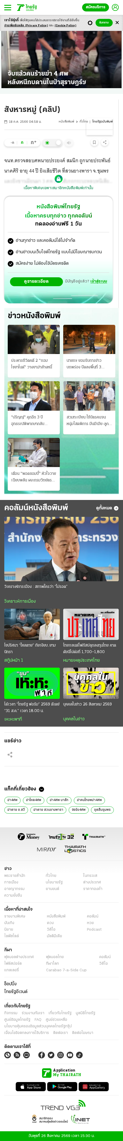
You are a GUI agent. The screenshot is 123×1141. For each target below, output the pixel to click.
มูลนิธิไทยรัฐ (85, 1013)
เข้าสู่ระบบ (98, 281)
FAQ (38, 1020)
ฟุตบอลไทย (55, 957)
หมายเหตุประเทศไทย (81, 660)
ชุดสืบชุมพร (102, 810)
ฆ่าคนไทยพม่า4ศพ (89, 800)
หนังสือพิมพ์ (66, 121)
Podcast (94, 930)
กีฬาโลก (52, 964)
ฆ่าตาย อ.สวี (16, 810)
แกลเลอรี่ (11, 970)
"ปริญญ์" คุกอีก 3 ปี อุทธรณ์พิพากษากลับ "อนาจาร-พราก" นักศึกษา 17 (31, 421)
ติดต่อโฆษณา (82, 1033)
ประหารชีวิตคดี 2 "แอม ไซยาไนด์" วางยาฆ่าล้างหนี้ (31, 364)
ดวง (50, 923)
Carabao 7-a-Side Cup (66, 970)
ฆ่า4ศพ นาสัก (59, 800)
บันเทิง (9, 923)
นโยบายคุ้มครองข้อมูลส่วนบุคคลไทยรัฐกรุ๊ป (38, 1026)
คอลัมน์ (92, 916)
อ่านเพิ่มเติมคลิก (26, 25)
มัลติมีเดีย (54, 936)
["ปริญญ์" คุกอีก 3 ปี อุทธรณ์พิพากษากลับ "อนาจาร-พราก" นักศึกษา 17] (34, 395)
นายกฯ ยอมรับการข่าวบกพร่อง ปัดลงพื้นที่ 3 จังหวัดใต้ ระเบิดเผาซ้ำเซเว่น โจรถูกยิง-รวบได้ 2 (89, 365)
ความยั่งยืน (13, 895)
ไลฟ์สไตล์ (11, 936)
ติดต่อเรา (60, 1033)
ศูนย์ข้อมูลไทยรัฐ (17, 1020)
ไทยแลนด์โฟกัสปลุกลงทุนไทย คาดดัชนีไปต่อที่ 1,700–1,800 (89, 648)
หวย (90, 923)
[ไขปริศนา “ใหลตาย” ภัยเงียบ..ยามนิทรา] (32, 624)
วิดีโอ (51, 930)
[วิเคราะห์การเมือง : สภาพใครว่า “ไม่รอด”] (61, 549)
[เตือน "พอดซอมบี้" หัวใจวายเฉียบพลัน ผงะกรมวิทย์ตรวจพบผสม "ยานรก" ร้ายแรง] (34, 452)
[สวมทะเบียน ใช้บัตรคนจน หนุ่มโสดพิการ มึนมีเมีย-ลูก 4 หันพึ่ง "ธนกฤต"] (89, 395)
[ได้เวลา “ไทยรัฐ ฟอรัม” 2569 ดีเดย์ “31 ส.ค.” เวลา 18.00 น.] (32, 683)
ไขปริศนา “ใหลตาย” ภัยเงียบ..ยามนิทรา (30, 648)
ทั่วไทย (84, 121)
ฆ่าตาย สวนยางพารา (48, 810)
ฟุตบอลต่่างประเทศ (19, 957)
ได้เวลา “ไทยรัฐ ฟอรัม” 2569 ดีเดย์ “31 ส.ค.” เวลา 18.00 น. (31, 707)
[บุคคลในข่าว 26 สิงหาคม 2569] (91, 683)
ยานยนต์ (52, 889)
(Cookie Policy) (65, 25)
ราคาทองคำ (92, 889)
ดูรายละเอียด (36, 281)
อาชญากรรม (14, 889)
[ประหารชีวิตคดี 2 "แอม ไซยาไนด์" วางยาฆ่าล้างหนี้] (34, 339)
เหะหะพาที (13, 719)
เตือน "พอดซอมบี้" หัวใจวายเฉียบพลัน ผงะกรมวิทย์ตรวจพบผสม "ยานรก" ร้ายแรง (33, 478)
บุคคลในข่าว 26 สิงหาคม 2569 (87, 704)
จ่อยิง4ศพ (79, 810)
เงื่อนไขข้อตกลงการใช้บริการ (26, 1033)
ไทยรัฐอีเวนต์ (15, 992)
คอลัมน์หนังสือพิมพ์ (36, 508)
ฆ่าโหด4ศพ (33, 800)
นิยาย (8, 930)
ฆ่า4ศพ (12, 800)
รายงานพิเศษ (14, 916)
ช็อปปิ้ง (10, 984)
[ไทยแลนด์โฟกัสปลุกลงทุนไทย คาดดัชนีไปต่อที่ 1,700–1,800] (91, 624)
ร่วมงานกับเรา (33, 1013)
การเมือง (11, 882)
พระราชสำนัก (14, 876)
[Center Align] (117, 23)
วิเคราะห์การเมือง (20, 601)
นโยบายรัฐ (54, 882)
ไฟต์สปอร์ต (13, 964)
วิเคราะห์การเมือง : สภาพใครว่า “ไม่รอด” (36, 587)
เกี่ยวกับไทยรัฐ (60, 1013)
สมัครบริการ (95, 7)
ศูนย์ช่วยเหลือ (56, 1020)
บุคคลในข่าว (74, 719)
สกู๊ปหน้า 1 (13, 660)
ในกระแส (90, 876)
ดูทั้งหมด (104, 508)
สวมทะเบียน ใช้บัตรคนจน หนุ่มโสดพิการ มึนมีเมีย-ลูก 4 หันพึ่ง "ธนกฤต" (88, 421)
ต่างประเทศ (92, 882)
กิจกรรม (10, 1013)
